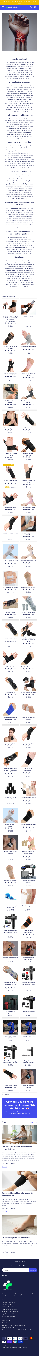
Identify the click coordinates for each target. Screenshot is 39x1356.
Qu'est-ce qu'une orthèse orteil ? (16, 1237)
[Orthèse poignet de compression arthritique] (28, 842)
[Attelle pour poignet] (28, 603)
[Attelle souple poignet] (10, 418)
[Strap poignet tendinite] (28, 337)
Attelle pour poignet (28, 612)
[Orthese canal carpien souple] (28, 523)
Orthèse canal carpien (10, 1086)
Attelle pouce (10, 612)
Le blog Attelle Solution (9, 1316)
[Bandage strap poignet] (28, 815)
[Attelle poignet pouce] (28, 734)
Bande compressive (28, 906)
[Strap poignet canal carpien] (28, 364)
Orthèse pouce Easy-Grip (28, 481)
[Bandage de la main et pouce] (28, 391)
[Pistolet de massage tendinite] (28, 871)
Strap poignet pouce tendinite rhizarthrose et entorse (10, 770)
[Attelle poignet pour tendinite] (10, 337)
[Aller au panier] (35, 7)
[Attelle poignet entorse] (28, 657)
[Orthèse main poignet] (10, 364)
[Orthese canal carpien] (10, 629)
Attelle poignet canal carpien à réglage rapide (10, 984)
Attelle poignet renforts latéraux (10, 561)
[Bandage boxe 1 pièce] (28, 1027)
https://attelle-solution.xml (10, 1314)
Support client (6, 1320)
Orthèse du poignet (10, 667)
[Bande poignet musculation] (28, 759)
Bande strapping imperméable (10, 798)
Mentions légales (7, 1304)
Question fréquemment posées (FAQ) (13, 1325)
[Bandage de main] (10, 498)
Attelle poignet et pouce (10, 825)
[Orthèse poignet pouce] (10, 523)
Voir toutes (33, 1122)
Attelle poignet (10, 692)
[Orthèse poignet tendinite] (10, 391)
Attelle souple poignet (10, 428)
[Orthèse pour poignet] (10, 734)
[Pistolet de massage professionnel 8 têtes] (10, 921)
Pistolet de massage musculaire (28, 1012)
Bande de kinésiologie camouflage (10, 906)
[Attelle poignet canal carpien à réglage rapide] (10, 973)
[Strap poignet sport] (10, 708)
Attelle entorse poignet (28, 692)
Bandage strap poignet (28, 824)
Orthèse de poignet (28, 428)
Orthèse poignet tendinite (10, 401)
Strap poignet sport (10, 718)
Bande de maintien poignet (28, 1086)
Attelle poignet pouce (28, 743)
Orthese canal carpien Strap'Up (10, 454)
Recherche (5, 1300)
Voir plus (4, 1167)
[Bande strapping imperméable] (10, 788)
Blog (4, 1122)
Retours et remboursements (11, 1311)
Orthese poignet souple (10, 587)
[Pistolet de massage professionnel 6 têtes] (28, 973)
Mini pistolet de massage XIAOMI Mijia (10, 1012)
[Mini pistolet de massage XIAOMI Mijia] (10, 1002)
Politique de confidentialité (10, 1309)
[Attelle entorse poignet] (28, 683)
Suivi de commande (8, 1327)
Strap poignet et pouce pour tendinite (28, 798)
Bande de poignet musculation (28, 958)
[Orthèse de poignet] (28, 418)
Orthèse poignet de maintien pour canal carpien (28, 639)
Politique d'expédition (8, 1307)
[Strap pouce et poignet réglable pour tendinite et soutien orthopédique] (10, 307)
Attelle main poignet (10, 480)
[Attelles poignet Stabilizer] (28, 444)
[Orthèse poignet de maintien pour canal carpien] (28, 629)
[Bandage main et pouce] (28, 551)
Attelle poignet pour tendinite (10, 347)
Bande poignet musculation (28, 769)
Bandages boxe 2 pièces (10, 1037)
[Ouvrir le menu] (3, 7)
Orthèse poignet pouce (10, 533)
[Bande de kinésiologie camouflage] (10, 896)
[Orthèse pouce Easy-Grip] (28, 471)
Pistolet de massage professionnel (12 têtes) (10, 1061)
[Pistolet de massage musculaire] (28, 1002)
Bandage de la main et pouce (28, 401)
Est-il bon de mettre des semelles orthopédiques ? (17, 1148)
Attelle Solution (18, 1346)
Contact (4, 1323)
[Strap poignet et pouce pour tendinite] (28, 788)
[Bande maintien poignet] (10, 948)
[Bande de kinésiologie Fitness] (28, 708)
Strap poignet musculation (28, 931)
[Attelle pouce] (10, 603)
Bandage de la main (28, 507)
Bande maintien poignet (10, 958)
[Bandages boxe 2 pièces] (10, 1027)
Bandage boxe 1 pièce (28, 1036)
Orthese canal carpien (10, 638)
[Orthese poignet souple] (10, 578)
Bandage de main (10, 507)
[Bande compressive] (28, 896)
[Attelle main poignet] (10, 471)
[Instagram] (6, 1275)
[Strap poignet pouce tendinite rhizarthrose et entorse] (10, 759)
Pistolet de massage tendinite (28, 881)
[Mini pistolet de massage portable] (28, 1051)
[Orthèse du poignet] (10, 657)
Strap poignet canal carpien (28, 374)
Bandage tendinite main (28, 587)
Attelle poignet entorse (28, 667)
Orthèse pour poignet (10, 743)
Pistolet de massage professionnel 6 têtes (28, 983)
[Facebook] (3, 1275)
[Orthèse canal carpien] (10, 1076)
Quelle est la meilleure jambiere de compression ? (17, 1194)
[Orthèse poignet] (28, 307)
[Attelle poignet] (10, 683)
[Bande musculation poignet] (10, 842)
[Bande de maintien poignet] (28, 1076)
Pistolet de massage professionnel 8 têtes (10, 931)
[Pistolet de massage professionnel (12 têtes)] (10, 1051)
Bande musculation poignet (10, 852)
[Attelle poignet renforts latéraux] (10, 551)
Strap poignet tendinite (28, 347)
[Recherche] (31, 7)
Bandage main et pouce (28, 560)
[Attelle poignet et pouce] (10, 815)
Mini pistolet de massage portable (28, 1061)
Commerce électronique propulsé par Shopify (14, 1347)
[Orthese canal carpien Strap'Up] (10, 444)
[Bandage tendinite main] (28, 578)
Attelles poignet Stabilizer (28, 454)
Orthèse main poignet (10, 374)
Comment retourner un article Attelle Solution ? (16, 1330)
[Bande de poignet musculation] (28, 948)
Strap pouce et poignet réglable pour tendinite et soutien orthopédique (10, 318)
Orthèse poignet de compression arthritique (28, 853)
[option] (19, 32)
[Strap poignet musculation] (28, 921)
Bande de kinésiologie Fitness (28, 718)
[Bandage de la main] (28, 498)
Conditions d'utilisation (9, 1302)
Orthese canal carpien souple (28, 534)
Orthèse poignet (28, 316)
